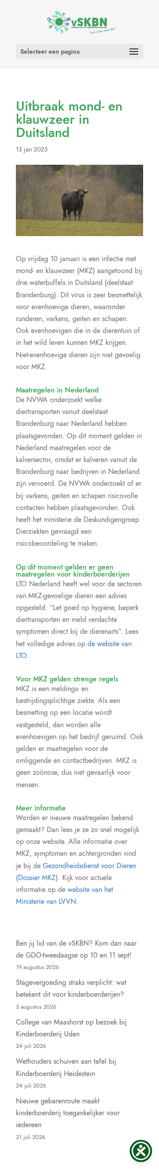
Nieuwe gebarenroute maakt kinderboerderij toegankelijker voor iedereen (68, 1113)
